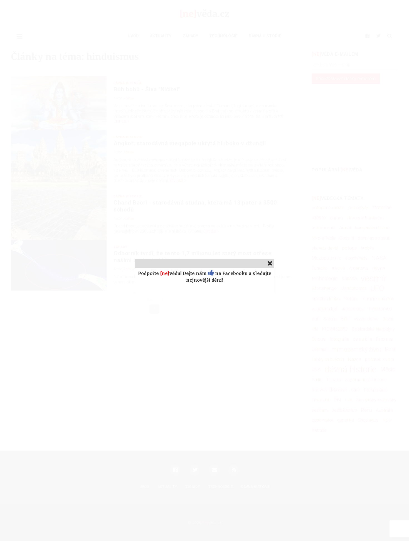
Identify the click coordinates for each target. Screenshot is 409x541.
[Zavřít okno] (270, 263)
